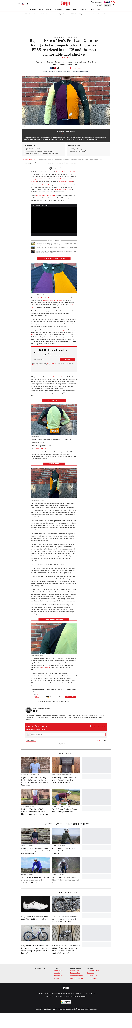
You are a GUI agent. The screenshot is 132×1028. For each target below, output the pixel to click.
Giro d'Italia (57, 973)
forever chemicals (58, 377)
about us (40, 993)
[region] (66, 734)
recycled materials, (63, 179)
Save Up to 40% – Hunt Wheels (42, 14)
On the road (60, 163)
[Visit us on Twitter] (107, 2)
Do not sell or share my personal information (72, 996)
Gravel (75, 9)
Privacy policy (80, 993)
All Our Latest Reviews (93, 970)
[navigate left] (22, 163)
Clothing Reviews (92, 978)
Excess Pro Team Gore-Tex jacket (44, 298)
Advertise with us (51, 996)
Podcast (91, 9)
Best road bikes (74, 970)
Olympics (56, 978)
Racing (41, 9)
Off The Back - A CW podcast (78, 14)
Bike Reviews (90, 973)
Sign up (103, 726)
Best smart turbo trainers (76, 975)
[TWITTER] (34, 711)
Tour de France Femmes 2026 (98, 14)
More (99, 9)
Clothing (62, 37)
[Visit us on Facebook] (109, 2)
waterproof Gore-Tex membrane (52, 300)
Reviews (48, 9)
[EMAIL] (37, 711)
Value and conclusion (70, 163)
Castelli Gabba (45, 667)
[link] (37, 696)
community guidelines (40, 729)
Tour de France (58, 970)
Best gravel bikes (75, 973)
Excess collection (47, 185)
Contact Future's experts (52, 993)
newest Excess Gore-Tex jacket (45, 195)
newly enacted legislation (60, 330)
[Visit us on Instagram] (105, 2)
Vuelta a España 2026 (60, 14)
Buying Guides (58, 9)
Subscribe (107, 5)
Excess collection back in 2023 (65, 172)
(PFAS (33, 334)
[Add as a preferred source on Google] (66, 1002)
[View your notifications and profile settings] (27, 3)
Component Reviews (92, 975)
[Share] (51, 68)
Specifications (51, 163)
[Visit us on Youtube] (111, 2)
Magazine (83, 9)
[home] (30, 9)
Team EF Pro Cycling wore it (62, 189)
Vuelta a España (58, 975)
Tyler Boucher (58, 168)
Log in (99, 726)
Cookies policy (90, 993)
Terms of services (51, 363)
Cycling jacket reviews (72, 37)
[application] (54, 220)
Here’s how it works (84, 71)
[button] (53, 696)
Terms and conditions (67, 993)
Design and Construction (39, 163)
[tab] (31, 740)
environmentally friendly (66, 181)
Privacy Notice (35, 364)
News (34, 9)
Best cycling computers (76, 978)
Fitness (67, 9)
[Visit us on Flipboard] (114, 2)
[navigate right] (110, 163)
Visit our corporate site (86, 1008)
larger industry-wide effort (41, 179)
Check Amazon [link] (70, 696)
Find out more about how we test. (95, 159)
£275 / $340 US (41, 449)
